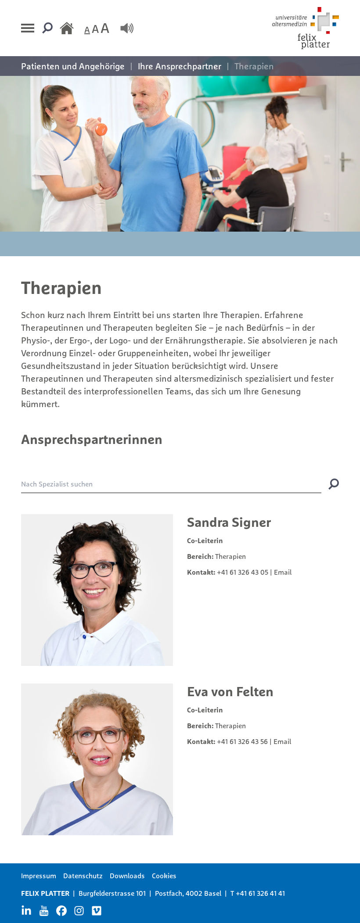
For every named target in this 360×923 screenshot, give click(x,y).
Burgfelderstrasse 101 (112, 893)
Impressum (38, 875)
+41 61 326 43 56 (242, 741)
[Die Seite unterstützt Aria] (127, 28)
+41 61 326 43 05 (242, 572)
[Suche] (47, 27)
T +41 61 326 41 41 (257, 893)
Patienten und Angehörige (73, 66)
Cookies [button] (164, 875)
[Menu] (28, 28)
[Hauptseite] (67, 28)
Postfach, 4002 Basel (188, 893)
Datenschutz (83, 875)
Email (283, 572)
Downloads (127, 875)
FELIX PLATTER (45, 893)
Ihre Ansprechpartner (179, 66)
